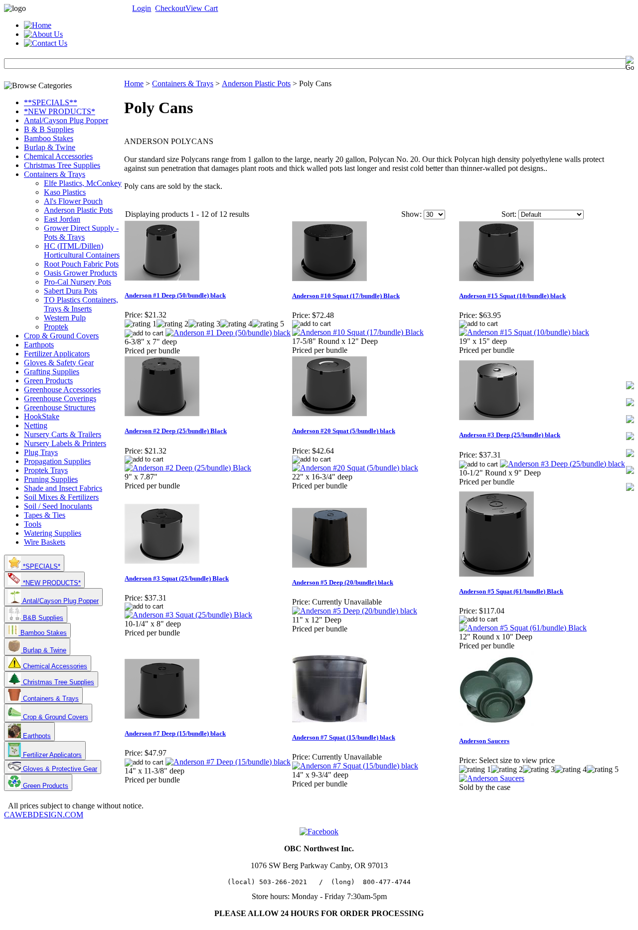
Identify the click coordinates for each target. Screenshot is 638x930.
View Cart (201, 8)
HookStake (41, 416)
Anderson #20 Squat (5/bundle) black (343, 431)
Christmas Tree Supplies (62, 165)
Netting (35, 425)
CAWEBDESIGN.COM (43, 814)
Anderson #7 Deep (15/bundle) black (175, 733)
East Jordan (62, 219)
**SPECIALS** (50, 102)
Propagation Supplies (57, 461)
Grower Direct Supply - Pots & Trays (81, 232)
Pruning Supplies (51, 479)
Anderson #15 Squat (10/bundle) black (512, 296)
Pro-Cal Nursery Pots (77, 282)
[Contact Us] (45, 43)
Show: (411, 214)
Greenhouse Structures (59, 407)
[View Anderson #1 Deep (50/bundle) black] (228, 332)
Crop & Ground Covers (61, 335)
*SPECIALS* (40, 566)
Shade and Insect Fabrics (63, 488)
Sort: (508, 214)
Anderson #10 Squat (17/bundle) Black (346, 296)
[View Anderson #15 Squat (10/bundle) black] (524, 332)
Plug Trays (41, 452)
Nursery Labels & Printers (65, 443)
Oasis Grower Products (80, 273)
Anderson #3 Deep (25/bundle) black (509, 435)
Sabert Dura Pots (70, 291)
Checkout (170, 8)
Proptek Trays (46, 470)
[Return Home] (37, 25)
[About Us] (43, 34)
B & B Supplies (49, 129)
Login (141, 8)
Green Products (48, 380)
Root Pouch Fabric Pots (81, 264)
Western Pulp (65, 317)
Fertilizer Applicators (57, 353)
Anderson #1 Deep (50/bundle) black (175, 295)
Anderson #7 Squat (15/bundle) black (343, 737)
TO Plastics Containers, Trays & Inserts (81, 304)
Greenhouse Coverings (60, 398)
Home (134, 83)
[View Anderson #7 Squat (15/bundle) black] (355, 766)
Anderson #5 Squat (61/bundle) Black (511, 591)
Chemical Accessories (58, 156)
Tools (32, 524)
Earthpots (39, 344)
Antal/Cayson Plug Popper (66, 120)
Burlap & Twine (49, 147)
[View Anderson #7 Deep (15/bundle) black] (228, 762)
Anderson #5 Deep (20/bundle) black (342, 582)
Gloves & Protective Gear (59, 769)
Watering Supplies (52, 533)
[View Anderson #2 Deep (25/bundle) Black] (188, 468)
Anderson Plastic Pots (78, 210)
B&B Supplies (42, 617)
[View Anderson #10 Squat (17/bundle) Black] (358, 332)
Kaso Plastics (65, 192)
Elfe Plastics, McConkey (83, 183)
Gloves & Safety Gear (59, 362)
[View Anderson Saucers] (491, 778)
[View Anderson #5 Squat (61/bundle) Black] (523, 627)
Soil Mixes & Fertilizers (61, 497)
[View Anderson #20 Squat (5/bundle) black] (355, 468)
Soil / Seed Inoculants (58, 506)
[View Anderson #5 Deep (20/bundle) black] (354, 611)
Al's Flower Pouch (73, 201)
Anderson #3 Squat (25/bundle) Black (177, 578)
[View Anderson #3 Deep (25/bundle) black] (562, 464)
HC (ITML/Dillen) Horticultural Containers (82, 250)
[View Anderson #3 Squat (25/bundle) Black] (188, 615)
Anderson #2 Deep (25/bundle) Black (176, 431)
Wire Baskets (44, 542)
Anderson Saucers (484, 741)
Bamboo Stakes (48, 138)
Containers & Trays (54, 174)
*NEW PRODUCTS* (59, 111)
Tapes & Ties (44, 515)
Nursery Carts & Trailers (62, 434)
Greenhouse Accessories (62, 389)
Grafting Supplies (51, 371)
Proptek (56, 326)
